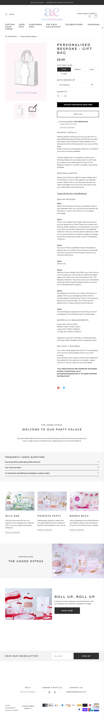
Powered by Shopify (11, 710)
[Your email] (63, 656)
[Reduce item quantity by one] (58, 96)
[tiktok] (55, 692)
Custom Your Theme (10, 26)
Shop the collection (12, 532)
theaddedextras (10, 708)
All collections (11, 36)
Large (91, 69)
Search (11, 14)
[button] (9, 72)
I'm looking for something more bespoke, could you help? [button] (27, 473)
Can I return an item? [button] (13, 468)
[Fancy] (64, 388)
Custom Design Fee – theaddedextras (72, 193)
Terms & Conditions (27, 692)
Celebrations (74, 24)
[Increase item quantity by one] (65, 96)
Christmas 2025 (35, 25)
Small (64, 69)
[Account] (90, 16)
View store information (67, 127)
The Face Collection (53, 25)
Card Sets (22, 25)
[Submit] (8, 14)
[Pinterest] (58, 388)
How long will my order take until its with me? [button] (22, 462)
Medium (78, 69)
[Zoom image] (26, 72)
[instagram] (49, 692)
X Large (64, 74)
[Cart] (96, 16)
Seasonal (94, 24)
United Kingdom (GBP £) (28, 707)
